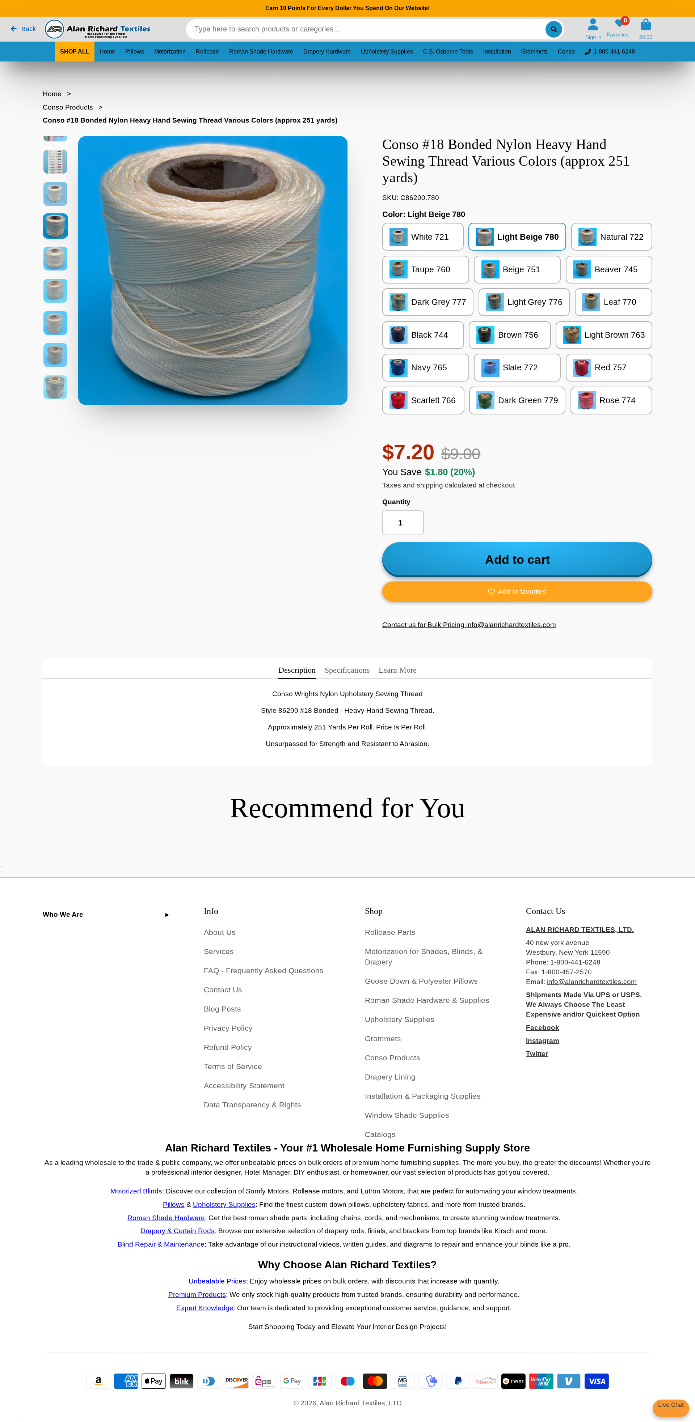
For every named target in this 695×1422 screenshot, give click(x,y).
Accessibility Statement (244, 1085)
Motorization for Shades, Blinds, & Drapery (424, 956)
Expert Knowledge (204, 1308)
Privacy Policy (228, 1028)
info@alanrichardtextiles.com (592, 981)
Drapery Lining (390, 1077)
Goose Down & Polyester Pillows (421, 981)
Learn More (398, 669)
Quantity (396, 502)
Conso (566, 51)
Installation (497, 51)
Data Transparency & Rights (252, 1104)
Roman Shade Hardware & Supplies (427, 1000)
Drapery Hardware (327, 51)
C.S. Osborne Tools (448, 51)
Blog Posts (222, 1009)
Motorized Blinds (136, 1191)
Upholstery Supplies (387, 51)
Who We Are (63, 914)
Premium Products (197, 1294)
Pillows (134, 51)
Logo (97, 29)
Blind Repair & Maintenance (161, 1244)
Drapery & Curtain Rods (177, 1231)
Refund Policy (228, 1047)
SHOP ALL (74, 51)
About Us (220, 932)
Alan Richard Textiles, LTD (361, 1403)
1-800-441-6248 (614, 51)
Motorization (170, 51)
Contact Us (223, 989)
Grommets (534, 51)
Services (219, 951)
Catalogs (380, 1134)
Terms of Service (233, 1066)
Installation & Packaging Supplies (423, 1096)
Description (297, 669)
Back (28, 29)
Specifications (347, 669)
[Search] (554, 29)
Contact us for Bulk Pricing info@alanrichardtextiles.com (469, 625)
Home (107, 51)
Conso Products (68, 107)
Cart (645, 29)
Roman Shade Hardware (261, 51)
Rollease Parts (390, 932)
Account (593, 29)
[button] (517, 592)
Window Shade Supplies (407, 1115)
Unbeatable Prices (217, 1281)
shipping (430, 485)
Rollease (207, 51)
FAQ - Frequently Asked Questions (264, 970)
